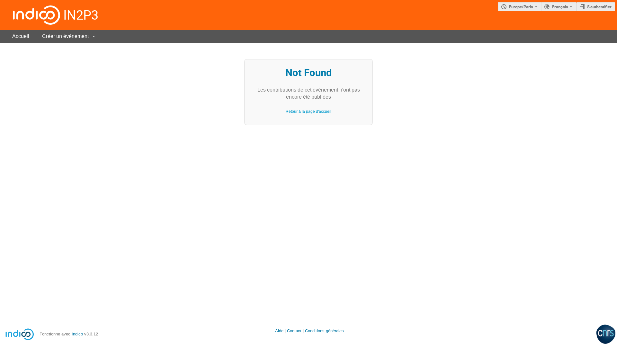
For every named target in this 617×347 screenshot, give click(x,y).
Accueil (20, 36)
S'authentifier (599, 7)
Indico (77, 334)
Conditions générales (324, 331)
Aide (279, 331)
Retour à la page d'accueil (308, 111)
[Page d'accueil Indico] (30, 15)
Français (560, 7)
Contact (294, 331)
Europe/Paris (521, 7)
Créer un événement (65, 36)
